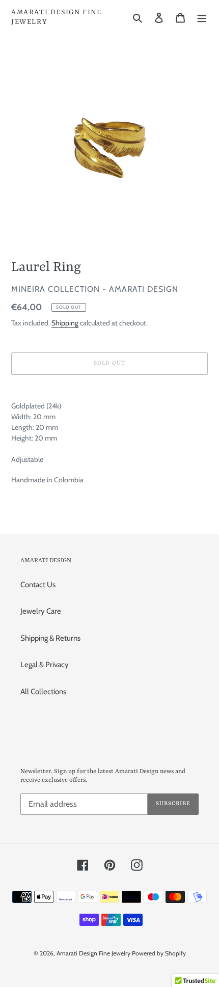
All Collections (43, 691)
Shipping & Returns (50, 638)
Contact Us (38, 584)
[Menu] (201, 18)
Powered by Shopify (159, 953)
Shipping (64, 322)
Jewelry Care (40, 611)
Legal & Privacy (44, 664)
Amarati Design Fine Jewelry (56, 17)
